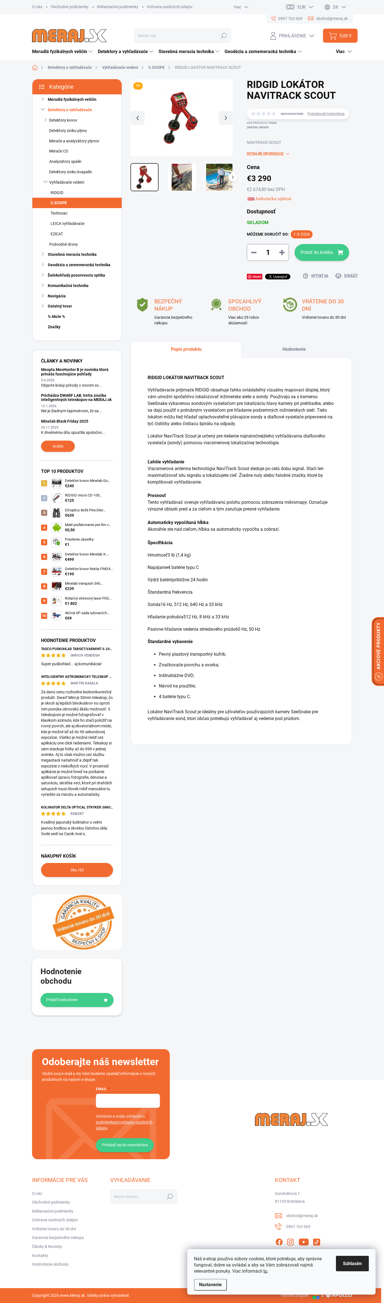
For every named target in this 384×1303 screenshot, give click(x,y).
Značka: (258, 127)
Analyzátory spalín (65, 161)
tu (265, 1271)
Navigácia (57, 296)
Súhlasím (352, 1263)
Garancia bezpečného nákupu (58, 1237)
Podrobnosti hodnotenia (326, 114)
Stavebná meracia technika (72, 254)
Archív (58, 446)
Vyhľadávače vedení (66, 182)
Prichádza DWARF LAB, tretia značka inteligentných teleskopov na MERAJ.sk (76, 397)
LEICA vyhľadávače (67, 223)
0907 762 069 (298, 1226)
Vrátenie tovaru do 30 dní (54, 1229)
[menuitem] (63, 51)
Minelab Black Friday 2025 (64, 421)
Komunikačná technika (68, 285)
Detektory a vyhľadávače (70, 110)
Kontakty (40, 1255)
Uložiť (256, 276)
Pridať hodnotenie (62, 999)
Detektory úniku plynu (68, 130)
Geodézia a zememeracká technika (79, 265)
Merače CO (58, 151)
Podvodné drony (63, 244)
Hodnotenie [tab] (294, 349)
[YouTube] (303, 1241)
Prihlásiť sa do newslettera (125, 1145)
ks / (77, 870)
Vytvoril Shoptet (295, 1295)
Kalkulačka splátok (274, 198)
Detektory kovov (63, 120)
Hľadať (224, 35)
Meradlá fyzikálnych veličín (72, 99)
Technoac (59, 213)
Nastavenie (210, 1284)
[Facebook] (279, 1241)
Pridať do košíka (317, 252)
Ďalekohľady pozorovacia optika (76, 275)
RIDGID (57, 192)
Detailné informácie (265, 154)
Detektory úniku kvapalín (70, 172)
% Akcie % (56, 316)
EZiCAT (57, 234)
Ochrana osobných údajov (170, 6)
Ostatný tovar (60, 306)
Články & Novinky (47, 1246)
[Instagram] (290, 1241)
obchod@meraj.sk (302, 1215)
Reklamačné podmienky (117, 6)
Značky (54, 327)
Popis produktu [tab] (186, 349)
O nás (37, 6)
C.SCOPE (59, 203)
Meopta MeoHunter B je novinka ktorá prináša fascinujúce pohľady (75, 371)
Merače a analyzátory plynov (74, 141)
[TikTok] (316, 1241)
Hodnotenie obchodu (50, 1264)
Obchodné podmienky (70, 6)
